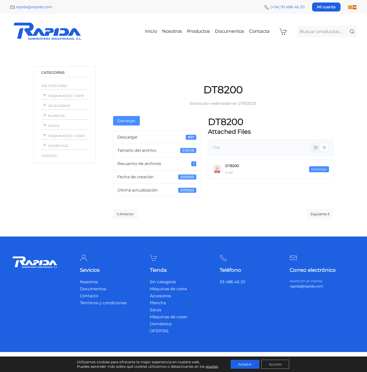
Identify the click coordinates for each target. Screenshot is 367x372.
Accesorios (59, 106)
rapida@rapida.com (34, 6)
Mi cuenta (326, 6)
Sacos (53, 126)
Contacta (259, 31)
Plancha (56, 116)
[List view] (324, 148)
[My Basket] (283, 31)
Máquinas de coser (66, 136)
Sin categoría (54, 86)
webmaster (221, 103)
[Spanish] (355, 6)
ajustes (212, 366)
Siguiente (318, 214)
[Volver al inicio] (48, 31)
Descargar (126, 120)
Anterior (126, 214)
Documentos (229, 31)
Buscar (352, 31)
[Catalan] (350, 6)
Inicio (151, 31)
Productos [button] (198, 31)
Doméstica (58, 146)
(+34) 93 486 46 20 (287, 6)
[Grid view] (316, 148)
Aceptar (245, 364)
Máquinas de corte (66, 96)
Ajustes (275, 364)
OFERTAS (49, 156)
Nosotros (172, 31)
